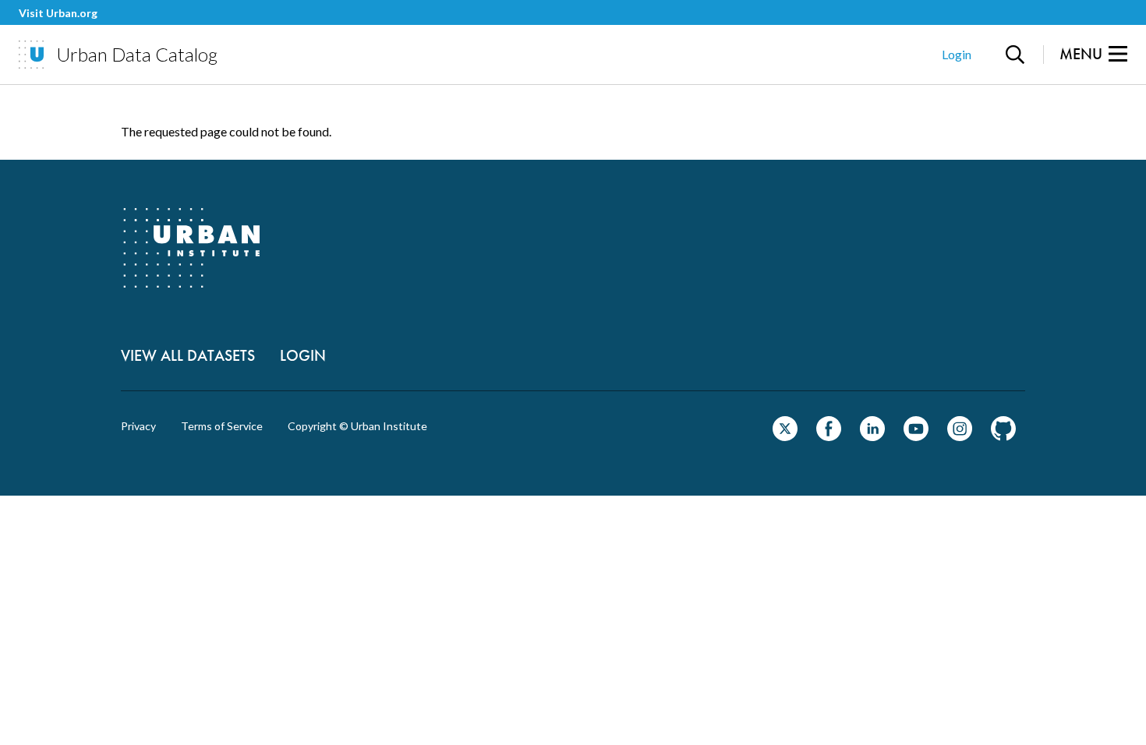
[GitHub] (1003, 436)
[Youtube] (916, 436)
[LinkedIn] (872, 436)
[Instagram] (959, 436)
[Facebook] (828, 436)
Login (956, 54)
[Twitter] (785, 436)
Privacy (138, 426)
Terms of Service (222, 426)
